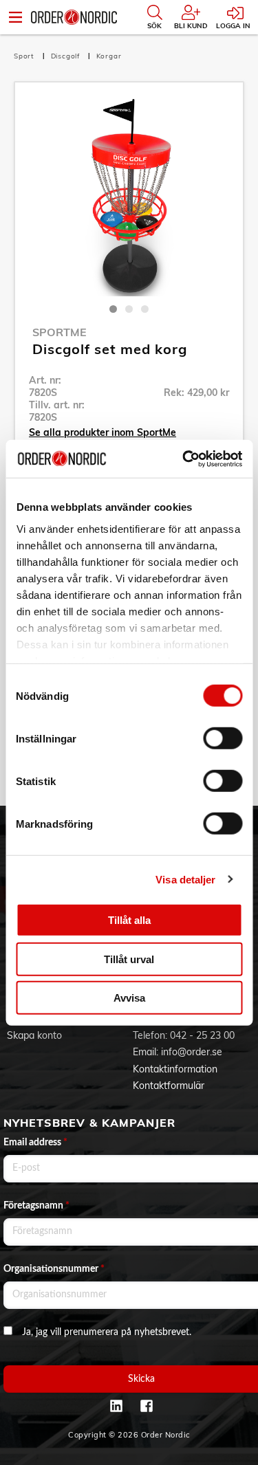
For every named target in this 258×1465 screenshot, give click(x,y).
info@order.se (191, 1052)
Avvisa (129, 998)
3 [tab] (145, 309)
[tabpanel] (129, 196)
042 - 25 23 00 (202, 1035)
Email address (35, 1142)
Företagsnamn (36, 1206)
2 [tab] (129, 309)
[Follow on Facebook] (147, 1406)
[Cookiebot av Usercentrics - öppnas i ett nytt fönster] (183, 458)
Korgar (109, 56)
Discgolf (67, 56)
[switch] (222, 738)
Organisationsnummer (54, 1269)
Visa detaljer (185, 879)
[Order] (74, 17)
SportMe (59, 332)
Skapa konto (34, 1035)
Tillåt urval (129, 959)
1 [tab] (113, 309)
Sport (25, 56)
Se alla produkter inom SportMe (102, 432)
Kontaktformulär (168, 1085)
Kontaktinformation (175, 1069)
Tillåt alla (129, 920)
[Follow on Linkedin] (116, 1406)
